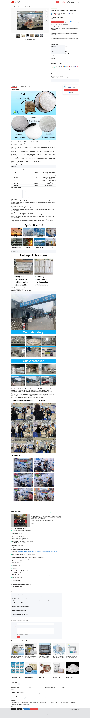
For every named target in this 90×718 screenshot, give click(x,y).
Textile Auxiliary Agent (29, 697)
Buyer (57, 4)
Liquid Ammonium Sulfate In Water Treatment (52, 697)
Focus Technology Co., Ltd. (38, 714)
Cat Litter (12, 689)
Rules (78, 4)
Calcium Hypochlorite (54, 551)
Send (18, 636)
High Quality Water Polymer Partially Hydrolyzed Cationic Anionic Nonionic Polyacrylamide (30, 676)
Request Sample (65, 24)
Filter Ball (37, 551)
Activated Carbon (20, 551)
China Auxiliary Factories (24, 702)
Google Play (19, 709)
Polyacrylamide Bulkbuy (26, 704)
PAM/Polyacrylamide (48, 685)
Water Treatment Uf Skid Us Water (39, 697)
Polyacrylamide (33, 551)
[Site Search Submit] (57, 2)
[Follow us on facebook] (71, 709)
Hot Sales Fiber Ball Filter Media (66, 685)
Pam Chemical (51, 702)
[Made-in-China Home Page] (16, 2)
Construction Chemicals (15, 702)
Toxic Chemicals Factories (34, 702)
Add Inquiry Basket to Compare (30, 39)
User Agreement (50, 714)
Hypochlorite (22, 697)
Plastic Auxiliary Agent (15, 697)
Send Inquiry (57, 21)
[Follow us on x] (72, 709)
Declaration (54, 714)
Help (62, 4)
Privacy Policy (59, 714)
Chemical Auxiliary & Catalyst (22, 6)
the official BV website (32, 512)
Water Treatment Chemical (31, 6)
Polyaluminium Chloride (27, 551)
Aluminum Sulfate (42, 551)
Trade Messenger (26, 709)
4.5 (67, 87)
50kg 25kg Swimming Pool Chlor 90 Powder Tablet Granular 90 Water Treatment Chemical (44, 657)
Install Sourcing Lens (35, 709)
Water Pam (57, 702)
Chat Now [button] (72, 21)
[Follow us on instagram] (74, 709)
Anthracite (47, 551)
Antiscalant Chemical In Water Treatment (67, 697)
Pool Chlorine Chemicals (31, 685)
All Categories (14, 4)
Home (12, 6)
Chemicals (15, 6)
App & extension (67, 4)
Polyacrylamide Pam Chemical (16, 704)
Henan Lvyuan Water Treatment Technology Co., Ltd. (60, 13)
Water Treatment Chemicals (15, 687)
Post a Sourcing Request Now (37, 636)
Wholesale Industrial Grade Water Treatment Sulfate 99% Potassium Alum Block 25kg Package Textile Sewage (72, 676)
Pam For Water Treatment (64, 702)
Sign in (78, 2)
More (12, 706)
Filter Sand (29, 687)
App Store (14, 709)
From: (15, 624)
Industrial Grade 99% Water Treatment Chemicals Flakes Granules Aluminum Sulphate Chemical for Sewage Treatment (59, 676)
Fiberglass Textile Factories (43, 702)
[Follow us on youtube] (75, 709)
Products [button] (26, 1)
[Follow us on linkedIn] (78, 709)
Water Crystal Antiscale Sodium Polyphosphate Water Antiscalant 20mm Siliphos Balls (45, 676)
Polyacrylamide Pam (73, 702)
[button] (54, 1)
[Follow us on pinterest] (76, 709)
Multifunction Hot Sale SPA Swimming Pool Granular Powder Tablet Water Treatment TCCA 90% (71, 657)
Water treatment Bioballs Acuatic (50, 687)
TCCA (50, 551)
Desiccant (63, 687)
